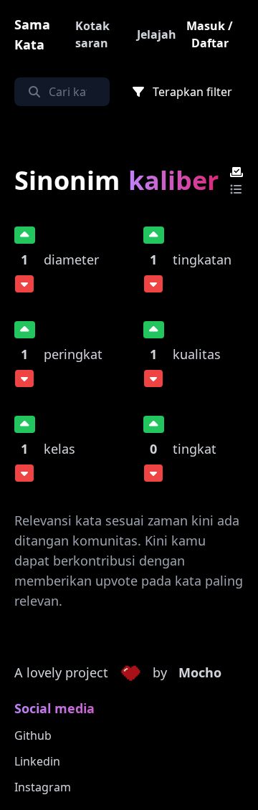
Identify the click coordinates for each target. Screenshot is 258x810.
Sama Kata (32, 34)
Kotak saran (92, 34)
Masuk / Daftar (209, 34)
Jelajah (156, 34)
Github (33, 735)
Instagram (42, 787)
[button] (130, 673)
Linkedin (37, 761)
